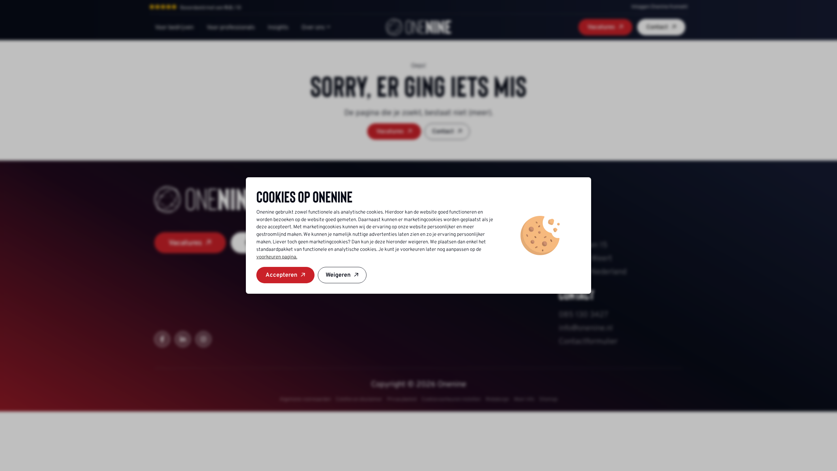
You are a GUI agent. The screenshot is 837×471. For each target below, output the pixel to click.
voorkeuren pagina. (276, 256)
